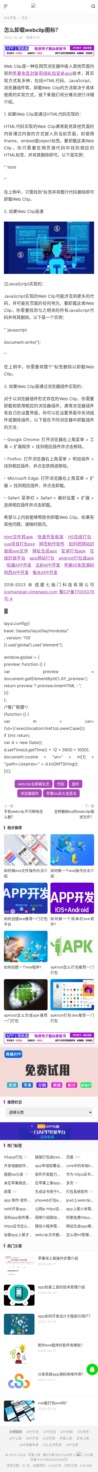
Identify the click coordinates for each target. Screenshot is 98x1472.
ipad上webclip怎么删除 (80, 1200)
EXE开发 (10, 18)
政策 (10, 1191)
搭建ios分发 (16, 1174)
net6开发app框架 (18, 1208)
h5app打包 (15, 1157)
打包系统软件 (79, 1191)
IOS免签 (83, 1432)
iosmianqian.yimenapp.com (30, 591)
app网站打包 (42, 558)
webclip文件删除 (49, 1234)
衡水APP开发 (45, 572)
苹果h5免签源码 (79, 565)
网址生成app (44, 551)
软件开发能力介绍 (49, 1174)
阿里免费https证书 (80, 1217)
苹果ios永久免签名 (61, 793)
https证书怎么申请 (18, 1226)
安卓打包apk (73, 551)
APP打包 (32, 1432)
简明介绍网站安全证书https (49, 1217)
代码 (60, 784)
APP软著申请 (29, 1445)
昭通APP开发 (19, 565)
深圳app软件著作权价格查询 (18, 1217)
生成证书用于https (49, 1191)
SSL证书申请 (52, 1445)
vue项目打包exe (19, 543)
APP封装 (66, 1432)
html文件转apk (18, 536)
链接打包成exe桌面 (49, 1157)
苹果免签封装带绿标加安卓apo (42, 73)
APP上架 (15, 1438)
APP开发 (32, 1438)
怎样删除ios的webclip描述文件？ (74, 814)
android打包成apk (76, 558)
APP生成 (49, 1432)
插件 (75, 784)
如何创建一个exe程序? (22, 967)
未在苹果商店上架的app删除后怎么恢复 (18, 1183)
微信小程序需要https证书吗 (49, 1226)
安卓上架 (83, 1438)
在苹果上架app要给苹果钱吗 (49, 1183)
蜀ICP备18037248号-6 (59, 1455)
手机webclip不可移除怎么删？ (23, 814)
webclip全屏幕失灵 (33, 784)
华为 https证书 (80, 1174)
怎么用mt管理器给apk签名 (80, 1234)
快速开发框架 (50, 536)
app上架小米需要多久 (80, 1208)
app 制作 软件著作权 (18, 1200)
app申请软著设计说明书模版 (49, 1165)
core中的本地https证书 (80, 1165)
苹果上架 (49, 6)
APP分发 (72, 1445)
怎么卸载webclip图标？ (32, 30)
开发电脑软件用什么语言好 (18, 1165)
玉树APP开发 (47, 565)
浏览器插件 (29, 793)
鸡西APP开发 (16, 572)
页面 (73, 1157)
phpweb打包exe (49, 1200)
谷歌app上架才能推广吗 (18, 1234)
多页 (72, 1183)
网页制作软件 (52, 543)
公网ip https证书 (49, 1208)
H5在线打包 (79, 536)
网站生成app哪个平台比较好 (80, 1226)
